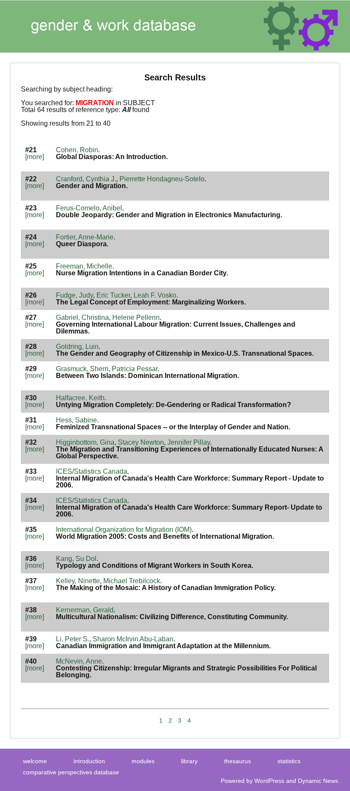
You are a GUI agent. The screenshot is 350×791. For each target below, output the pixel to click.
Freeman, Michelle (84, 266)
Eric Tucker (113, 295)
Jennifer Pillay (188, 442)
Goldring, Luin (77, 346)
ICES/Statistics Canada (91, 471)
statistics (288, 761)
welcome (35, 761)
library (189, 761)
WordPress (269, 780)
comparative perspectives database (71, 772)
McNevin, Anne (79, 661)
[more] (34, 156)
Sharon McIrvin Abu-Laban (133, 639)
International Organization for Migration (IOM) (124, 529)
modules (143, 761)
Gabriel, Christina (82, 317)
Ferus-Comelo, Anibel (89, 208)
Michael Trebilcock (131, 580)
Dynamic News (318, 780)
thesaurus (237, 761)
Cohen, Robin (77, 149)
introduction (89, 761)
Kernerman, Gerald (85, 610)
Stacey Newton (141, 442)
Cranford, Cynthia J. (86, 179)
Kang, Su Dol (76, 558)
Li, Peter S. (72, 639)
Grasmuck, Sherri (82, 368)
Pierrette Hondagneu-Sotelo (162, 179)
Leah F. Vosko (155, 295)
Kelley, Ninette (78, 580)
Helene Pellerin (136, 317)
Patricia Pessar (135, 368)
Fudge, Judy (74, 295)
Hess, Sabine (76, 420)
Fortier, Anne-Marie (85, 237)
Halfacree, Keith (80, 397)
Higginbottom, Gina (85, 442)
